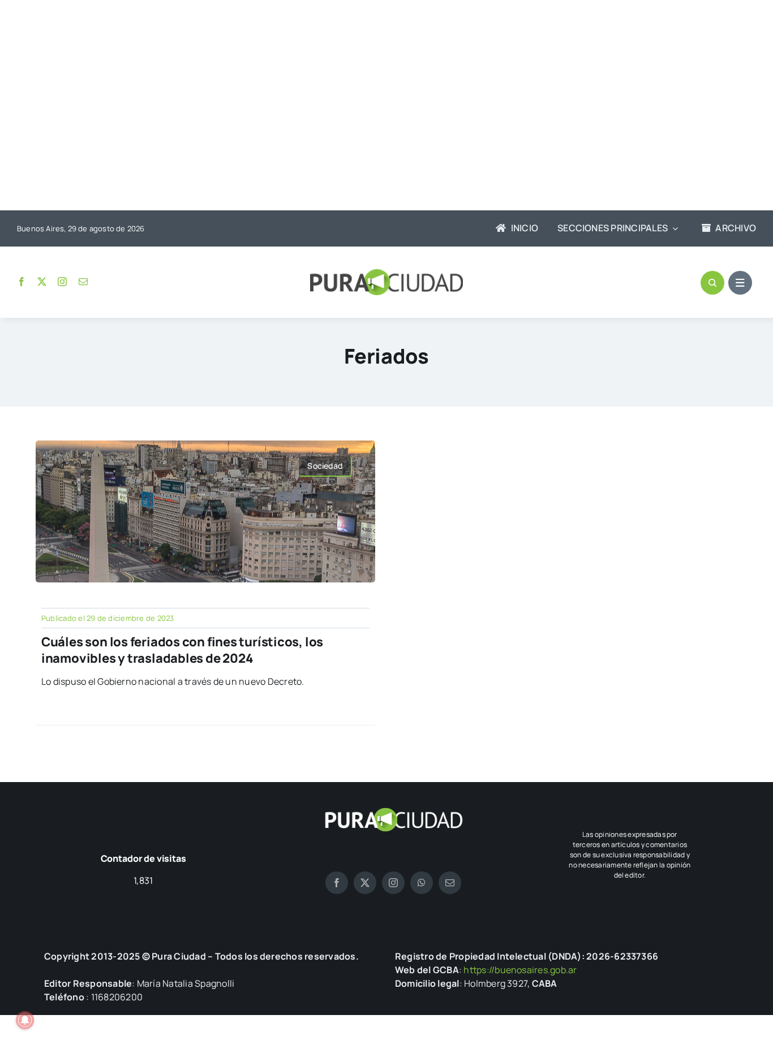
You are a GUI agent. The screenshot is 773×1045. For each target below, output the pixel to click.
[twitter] (41, 281)
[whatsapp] (421, 882)
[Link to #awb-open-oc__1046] (712, 283)
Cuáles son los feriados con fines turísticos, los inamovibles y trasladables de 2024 (182, 650)
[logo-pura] (386, 273)
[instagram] (62, 281)
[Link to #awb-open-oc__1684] (740, 283)
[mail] (83, 281)
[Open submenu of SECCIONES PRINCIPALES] (673, 228)
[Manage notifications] (25, 1020)
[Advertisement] (375, 106)
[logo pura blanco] (393, 812)
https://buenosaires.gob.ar (520, 970)
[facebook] (21, 281)
